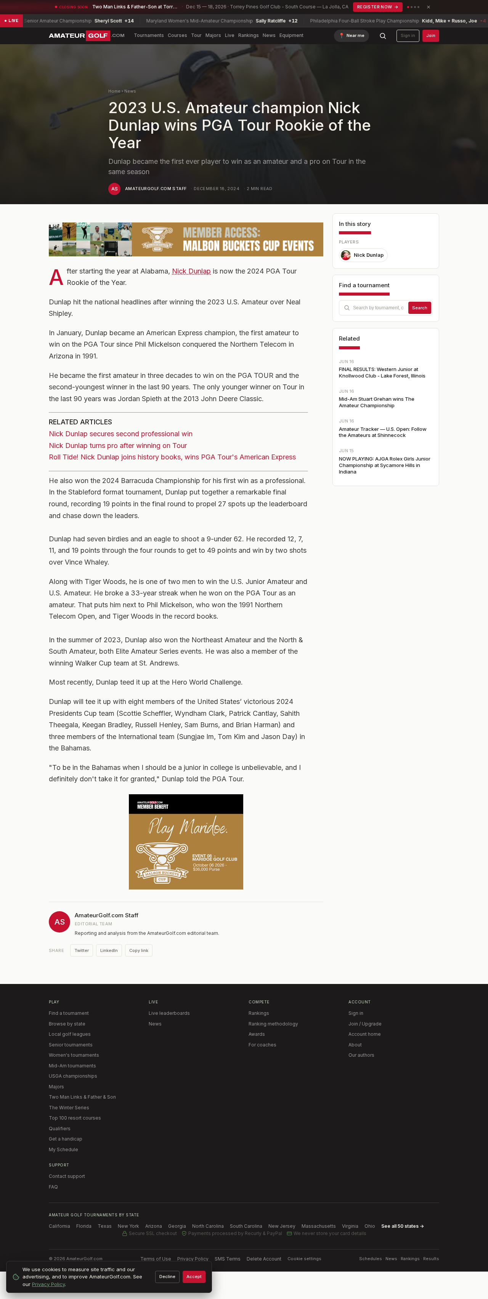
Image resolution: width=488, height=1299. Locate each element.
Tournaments (149, 35)
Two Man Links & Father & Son (82, 1097)
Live (229, 35)
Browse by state (67, 1024)
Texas (105, 1226)
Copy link (138, 950)
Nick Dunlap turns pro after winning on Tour (118, 446)
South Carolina (246, 1226)
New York (128, 1226)
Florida (84, 1226)
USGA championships (73, 1076)
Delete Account (264, 1259)
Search (419, 307)
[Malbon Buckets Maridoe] (186, 841)
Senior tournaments (71, 1045)
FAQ (53, 1187)
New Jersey (281, 1226)
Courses (177, 35)
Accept (194, 1276)
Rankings (248, 35)
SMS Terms (228, 1259)
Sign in (408, 35)
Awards (257, 1034)
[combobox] (386, 307)
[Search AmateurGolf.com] (382, 35)
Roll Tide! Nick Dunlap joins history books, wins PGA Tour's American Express (172, 457)
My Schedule (63, 1149)
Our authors (361, 1055)
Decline (167, 1276)
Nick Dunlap (191, 271)
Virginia (350, 1226)
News (269, 35)
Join (430, 35)
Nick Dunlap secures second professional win (121, 434)
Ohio (369, 1226)
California (59, 1226)
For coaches (262, 1045)
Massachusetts (319, 1226)
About (355, 1045)
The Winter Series (69, 1107)
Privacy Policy (193, 1259)
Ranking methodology (273, 1024)
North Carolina (208, 1226)
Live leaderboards (169, 1013)
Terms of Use (155, 1259)
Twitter (81, 950)
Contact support (67, 1176)
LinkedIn (109, 950)
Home (114, 91)
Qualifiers (60, 1128)
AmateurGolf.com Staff (155, 188)
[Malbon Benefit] (186, 239)
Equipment (291, 35)
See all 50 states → (402, 1226)
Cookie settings (304, 1258)
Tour (196, 35)
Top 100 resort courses (75, 1118)
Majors (213, 35)
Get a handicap (65, 1139)
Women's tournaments (74, 1055)
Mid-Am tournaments (72, 1066)
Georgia (177, 1226)
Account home (364, 1034)
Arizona (153, 1226)
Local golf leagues (70, 1034)
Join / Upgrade (365, 1024)
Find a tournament (69, 1013)
